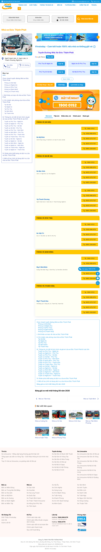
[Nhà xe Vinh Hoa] (76, 414)
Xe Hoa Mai (31, 490)
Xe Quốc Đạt (31, 495)
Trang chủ (22, 5)
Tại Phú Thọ (8, 109)
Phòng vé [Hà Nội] (10, 83)
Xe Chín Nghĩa (57, 487)
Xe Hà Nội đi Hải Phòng (60, 467)
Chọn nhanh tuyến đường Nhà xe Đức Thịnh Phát (16, 79)
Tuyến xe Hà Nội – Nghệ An (13, 139)
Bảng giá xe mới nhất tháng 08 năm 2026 (51, 384)
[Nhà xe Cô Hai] (59, 414)
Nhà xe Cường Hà (41, 421)
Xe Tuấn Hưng (57, 495)
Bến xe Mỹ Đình (6, 495)
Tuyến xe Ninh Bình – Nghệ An (14, 143)
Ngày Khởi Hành (63, 17)
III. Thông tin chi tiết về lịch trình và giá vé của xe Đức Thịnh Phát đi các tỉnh (16, 118)
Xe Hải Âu (55, 485)
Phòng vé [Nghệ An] (10, 85)
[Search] (19, 8)
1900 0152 (90, 128)
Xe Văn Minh (81, 485)
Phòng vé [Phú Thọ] (10, 87)
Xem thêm (66, 79)
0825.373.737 (90, 143)
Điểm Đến (38, 17)
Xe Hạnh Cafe (82, 493)
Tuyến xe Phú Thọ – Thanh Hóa (14, 134)
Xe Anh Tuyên (82, 487)
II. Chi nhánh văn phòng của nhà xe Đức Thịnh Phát (16, 101)
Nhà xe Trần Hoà (44, 399)
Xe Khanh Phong (58, 498)
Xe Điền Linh (81, 490)
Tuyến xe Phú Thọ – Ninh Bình (14, 130)
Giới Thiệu (33, 5)
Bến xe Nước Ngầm (8, 501)
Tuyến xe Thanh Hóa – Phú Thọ (14, 136)
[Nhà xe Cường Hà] (42, 414)
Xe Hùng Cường (82, 501)
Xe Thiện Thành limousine (36, 501)
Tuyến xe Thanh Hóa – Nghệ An (14, 147)
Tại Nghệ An (8, 107)
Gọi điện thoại (10, 66)
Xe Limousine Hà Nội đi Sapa (87, 475)
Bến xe (59, 5)
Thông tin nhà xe (46, 5)
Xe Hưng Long (57, 490)
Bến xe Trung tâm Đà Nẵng (10, 490)
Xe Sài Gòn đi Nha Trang (60, 459)
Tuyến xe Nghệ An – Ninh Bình (14, 145)
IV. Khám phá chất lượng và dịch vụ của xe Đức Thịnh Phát (16, 154)
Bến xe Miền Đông (7, 487)
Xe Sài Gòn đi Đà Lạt (59, 462)
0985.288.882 (90, 148)
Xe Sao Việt (31, 487)
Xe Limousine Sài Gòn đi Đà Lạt (88, 454)
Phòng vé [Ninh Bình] (11, 89)
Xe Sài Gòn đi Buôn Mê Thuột (62, 454)
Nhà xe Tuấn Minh (89, 399)
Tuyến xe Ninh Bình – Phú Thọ (13, 132)
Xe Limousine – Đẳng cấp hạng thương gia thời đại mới (20, 454)
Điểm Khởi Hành (14, 17)
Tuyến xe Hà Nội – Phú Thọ (13, 128)
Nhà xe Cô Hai (57, 421)
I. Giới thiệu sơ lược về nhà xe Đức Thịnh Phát (17, 96)
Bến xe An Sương (7, 498)
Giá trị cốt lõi (5, 523)
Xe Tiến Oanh (31, 506)
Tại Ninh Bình (8, 111)
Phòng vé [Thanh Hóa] (11, 91)
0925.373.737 (90, 138)
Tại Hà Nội (7, 104)
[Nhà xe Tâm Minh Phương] (93, 414)
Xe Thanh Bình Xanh (34, 498)
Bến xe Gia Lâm (6, 493)
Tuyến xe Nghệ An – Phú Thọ (13, 123)
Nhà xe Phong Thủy (59, 438)
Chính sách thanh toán (34, 527)
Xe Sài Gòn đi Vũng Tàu (60, 457)
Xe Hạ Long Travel (33, 493)
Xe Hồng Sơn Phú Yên (34, 503)
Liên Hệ (4, 520)
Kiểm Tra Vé (84, 5)
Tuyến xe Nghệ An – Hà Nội (13, 141)
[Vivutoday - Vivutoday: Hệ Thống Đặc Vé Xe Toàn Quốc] (7, 6)
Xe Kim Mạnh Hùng (58, 493)
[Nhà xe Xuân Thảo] (42, 431)
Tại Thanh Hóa (9, 113)
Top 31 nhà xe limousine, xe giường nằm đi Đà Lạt (18, 461)
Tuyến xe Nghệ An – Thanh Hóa (14, 149)
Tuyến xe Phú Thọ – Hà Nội (13, 126)
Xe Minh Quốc (57, 503)
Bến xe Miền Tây (7, 503)
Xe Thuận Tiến (82, 503)
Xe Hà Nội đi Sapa (58, 465)
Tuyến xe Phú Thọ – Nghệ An (13, 121)
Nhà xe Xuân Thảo (41, 438)
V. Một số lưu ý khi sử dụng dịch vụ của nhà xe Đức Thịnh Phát (16, 159)
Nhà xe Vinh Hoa (74, 421)
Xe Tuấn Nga (81, 495)
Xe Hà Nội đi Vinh (58, 470)
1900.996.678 (90, 133)
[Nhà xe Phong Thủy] (59, 431)
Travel (94, 5)
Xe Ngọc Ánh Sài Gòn (84, 498)
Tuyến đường (70, 5)
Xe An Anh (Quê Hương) (60, 501)
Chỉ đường (25, 65)
